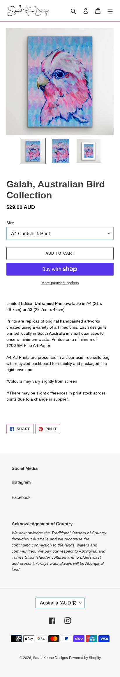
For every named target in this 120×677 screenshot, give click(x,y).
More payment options (60, 283)
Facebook (21, 497)
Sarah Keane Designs (50, 658)
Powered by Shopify (85, 658)
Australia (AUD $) (58, 602)
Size (10, 223)
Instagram (21, 482)
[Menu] (110, 11)
